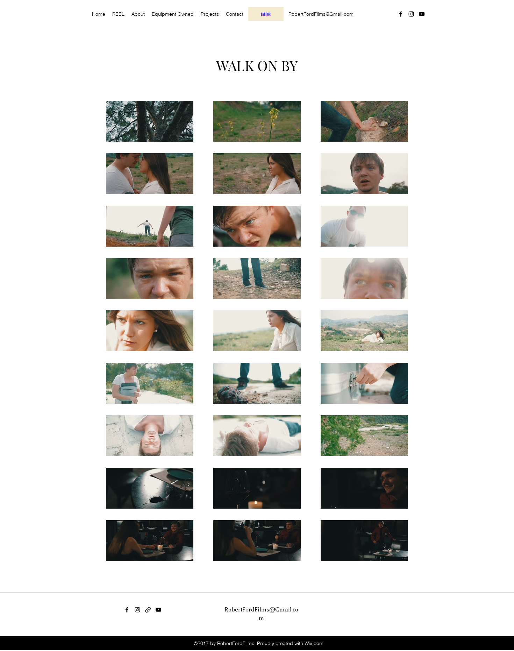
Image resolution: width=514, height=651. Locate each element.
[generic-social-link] (147, 609)
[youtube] (421, 13)
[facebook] (400, 13)
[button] (209, 14)
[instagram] (411, 13)
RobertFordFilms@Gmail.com (321, 14)
